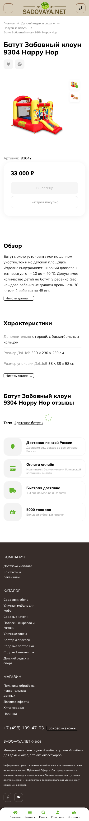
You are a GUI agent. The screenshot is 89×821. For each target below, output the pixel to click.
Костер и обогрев (17, 640)
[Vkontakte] (18, 797)
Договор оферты (16, 702)
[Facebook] (8, 797)
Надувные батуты (16, 28)
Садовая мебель (16, 599)
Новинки (10, 714)
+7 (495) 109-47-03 (24, 728)
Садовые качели (16, 616)
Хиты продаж (14, 707)
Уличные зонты (15, 634)
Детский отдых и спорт (36, 23)
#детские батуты (28, 422)
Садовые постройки (19, 646)
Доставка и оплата (18, 566)
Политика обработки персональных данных (20, 690)
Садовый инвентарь (19, 652)
